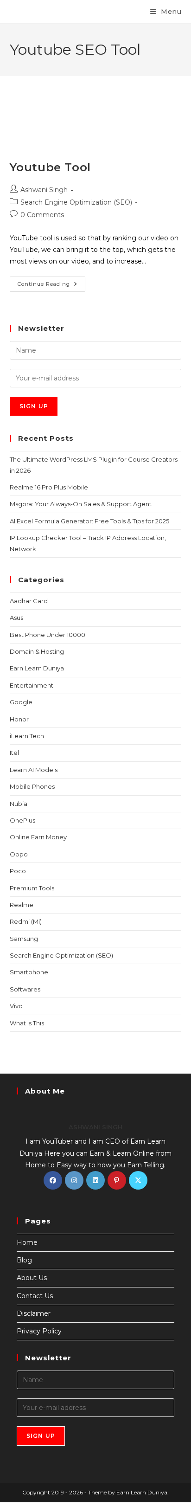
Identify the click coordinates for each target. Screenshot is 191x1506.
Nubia (18, 803)
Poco (18, 871)
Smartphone (29, 972)
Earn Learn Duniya (37, 668)
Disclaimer (34, 1313)
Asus (16, 617)
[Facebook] (53, 1180)
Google (21, 702)
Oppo (19, 854)
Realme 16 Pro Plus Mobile (49, 487)
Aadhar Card (29, 601)
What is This (27, 1023)
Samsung (24, 938)
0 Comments (42, 215)
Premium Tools (32, 888)
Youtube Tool (50, 167)
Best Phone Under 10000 (47, 634)
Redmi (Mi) (26, 921)
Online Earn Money (38, 837)
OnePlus (22, 820)
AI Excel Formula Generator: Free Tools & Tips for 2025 (89, 521)
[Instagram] (74, 1180)
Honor (19, 719)
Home (27, 1242)
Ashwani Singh (44, 190)
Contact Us (35, 1296)
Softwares (25, 989)
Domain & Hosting (37, 651)
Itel (14, 752)
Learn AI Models (33, 769)
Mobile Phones (32, 786)
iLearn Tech (27, 736)
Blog (24, 1260)
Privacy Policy (39, 1331)
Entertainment (31, 685)
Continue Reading (51, 282)
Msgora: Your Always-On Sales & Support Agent (81, 504)
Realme (21, 904)
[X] (138, 1180)
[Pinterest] (117, 1180)
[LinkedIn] (95, 1180)
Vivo (16, 1006)
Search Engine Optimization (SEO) (76, 202)
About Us (32, 1278)
